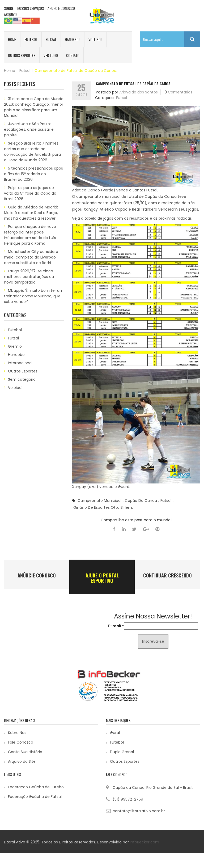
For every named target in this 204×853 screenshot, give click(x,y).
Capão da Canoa (141, 500)
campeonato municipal (99, 500)
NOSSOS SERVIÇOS (30, 8)
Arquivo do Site (22, 761)
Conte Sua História (25, 751)
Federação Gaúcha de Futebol (36, 787)
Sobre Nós (17, 732)
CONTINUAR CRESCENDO (167, 575)
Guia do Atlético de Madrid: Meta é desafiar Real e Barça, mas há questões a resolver (31, 212)
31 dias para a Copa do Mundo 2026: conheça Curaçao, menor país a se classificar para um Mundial (33, 107)
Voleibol (95, 39)
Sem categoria (22, 379)
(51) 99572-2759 (128, 799)
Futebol (30, 39)
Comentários (180, 92)
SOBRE (9, 8)
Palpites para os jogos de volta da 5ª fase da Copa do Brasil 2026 (30, 193)
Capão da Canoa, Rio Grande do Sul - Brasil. (153, 787)
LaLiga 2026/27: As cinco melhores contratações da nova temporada (29, 276)
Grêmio (15, 346)
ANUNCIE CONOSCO (61, 8)
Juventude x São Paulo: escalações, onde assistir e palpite (29, 129)
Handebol (72, 39)
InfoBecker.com (144, 842)
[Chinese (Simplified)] (35, 20)
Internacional (20, 363)
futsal (165, 500)
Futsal (51, 39)
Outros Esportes (21, 55)
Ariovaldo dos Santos (138, 92)
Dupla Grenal (122, 751)
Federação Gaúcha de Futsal (35, 796)
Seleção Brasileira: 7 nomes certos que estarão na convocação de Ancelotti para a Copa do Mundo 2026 (32, 152)
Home (12, 39)
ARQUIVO (10, 14)
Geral (115, 732)
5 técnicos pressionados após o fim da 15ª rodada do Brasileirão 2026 (33, 174)
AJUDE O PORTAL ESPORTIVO (102, 578)
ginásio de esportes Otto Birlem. (103, 507)
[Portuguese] (8, 20)
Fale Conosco (20, 742)
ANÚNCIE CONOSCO (37, 575)
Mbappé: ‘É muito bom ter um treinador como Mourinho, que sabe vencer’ (33, 296)
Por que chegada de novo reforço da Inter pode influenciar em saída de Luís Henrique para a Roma (30, 235)
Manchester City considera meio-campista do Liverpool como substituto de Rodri (31, 257)
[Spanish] (26, 20)
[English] (17, 20)
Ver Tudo (51, 55)
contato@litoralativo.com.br (139, 811)
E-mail (116, 626)
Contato (72, 55)
